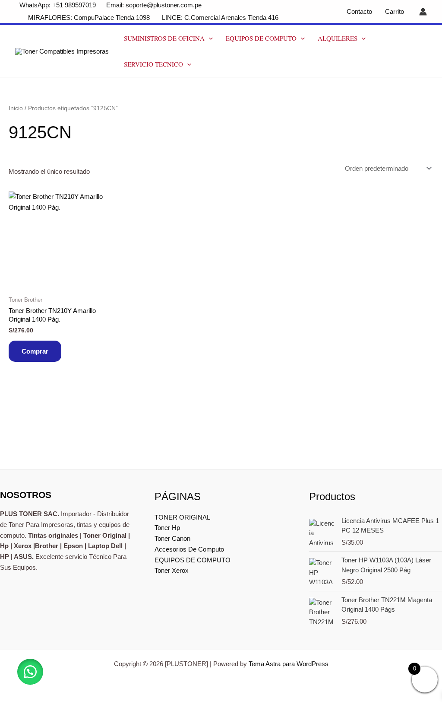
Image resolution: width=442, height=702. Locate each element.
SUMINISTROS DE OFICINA (164, 38)
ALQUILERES (337, 38)
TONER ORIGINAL (182, 517)
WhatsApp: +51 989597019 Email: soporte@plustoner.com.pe (110, 5)
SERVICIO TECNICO (153, 64)
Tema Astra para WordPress (288, 663)
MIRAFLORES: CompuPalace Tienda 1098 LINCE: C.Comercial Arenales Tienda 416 (154, 17)
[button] (209, 38)
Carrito (394, 11)
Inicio (16, 108)
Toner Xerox (172, 570)
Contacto (359, 11)
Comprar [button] (35, 351)
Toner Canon (172, 538)
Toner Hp (167, 527)
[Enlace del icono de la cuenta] (423, 12)
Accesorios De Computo (189, 549)
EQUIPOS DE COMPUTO (261, 38)
